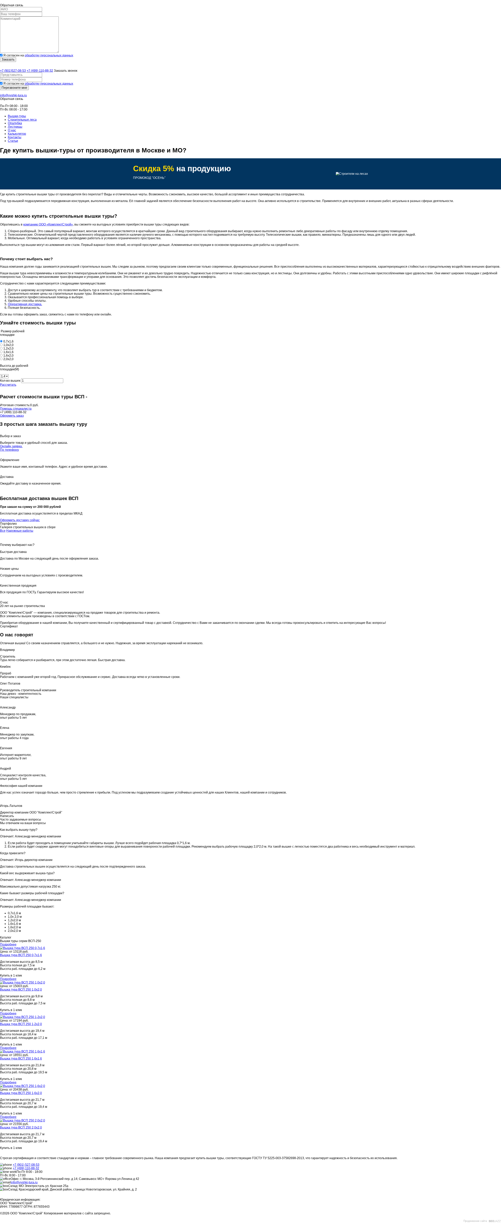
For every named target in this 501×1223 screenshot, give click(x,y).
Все (2, 530)
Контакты (14, 137)
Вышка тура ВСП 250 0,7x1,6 (21, 955)
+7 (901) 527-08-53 (26, 1164)
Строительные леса (22, 119)
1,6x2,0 (8, 355)
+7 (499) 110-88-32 (40, 70)
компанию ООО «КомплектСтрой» (48, 224)
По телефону (9, 449)
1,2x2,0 (8, 348)
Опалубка (15, 123)
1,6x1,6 (8, 352)
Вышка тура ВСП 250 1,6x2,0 (21, 1093)
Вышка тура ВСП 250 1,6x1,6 (21, 1058)
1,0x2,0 (8, 345)
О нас (12, 130)
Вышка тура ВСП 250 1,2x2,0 (21, 1024)
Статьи (13, 140)
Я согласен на (38, 55)
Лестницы (15, 126)
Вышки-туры (17, 116)
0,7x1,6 (8, 341)
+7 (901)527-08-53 (13, 70)
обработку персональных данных (49, 55)
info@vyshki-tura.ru (13, 95)
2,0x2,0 (8, 359)
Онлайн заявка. (11, 446)
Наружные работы (19, 530)
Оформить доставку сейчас (20, 520)
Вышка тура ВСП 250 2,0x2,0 (21, 1127)
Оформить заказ (12, 415)
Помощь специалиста (16, 408)
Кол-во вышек (10, 380)
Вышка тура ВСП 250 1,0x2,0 (21, 989)
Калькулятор (17, 133)
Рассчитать (8, 384)
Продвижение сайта (475, 1220)
